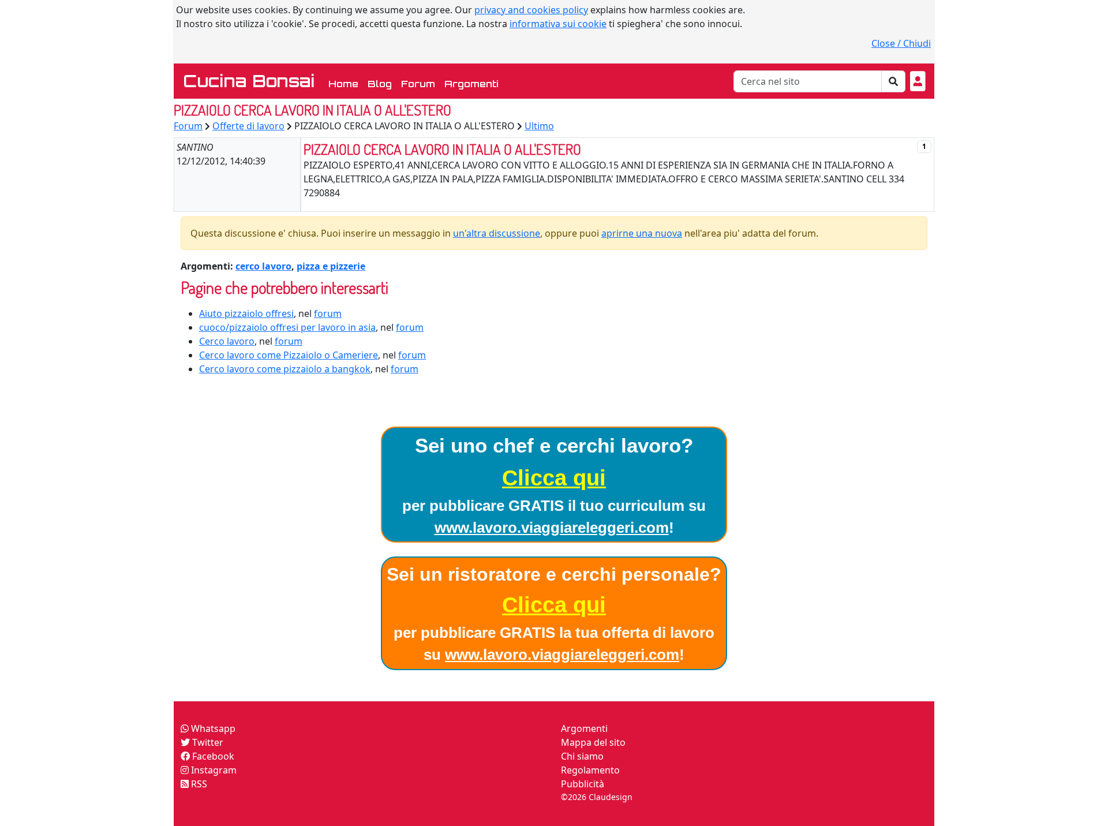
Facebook (212, 756)
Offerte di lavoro (248, 125)
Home (345, 83)
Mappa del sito (593, 742)
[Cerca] (893, 81)
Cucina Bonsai (249, 80)
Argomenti (471, 83)
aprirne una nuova (641, 233)
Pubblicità (582, 784)
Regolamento (590, 770)
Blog (380, 83)
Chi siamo (582, 756)
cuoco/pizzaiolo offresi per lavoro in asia (287, 327)
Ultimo (539, 125)
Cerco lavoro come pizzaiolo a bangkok (284, 368)
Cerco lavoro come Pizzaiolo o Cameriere (288, 355)
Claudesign (610, 796)
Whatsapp (212, 728)
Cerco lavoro (226, 341)
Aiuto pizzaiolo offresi (246, 313)
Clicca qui (554, 477)
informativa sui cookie (558, 23)
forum (328, 313)
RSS (198, 784)
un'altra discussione (496, 233)
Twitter (206, 742)
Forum (418, 83)
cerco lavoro (263, 266)
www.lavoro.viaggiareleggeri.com (552, 527)
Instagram (213, 770)
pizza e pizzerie (331, 266)
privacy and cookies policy (531, 9)
